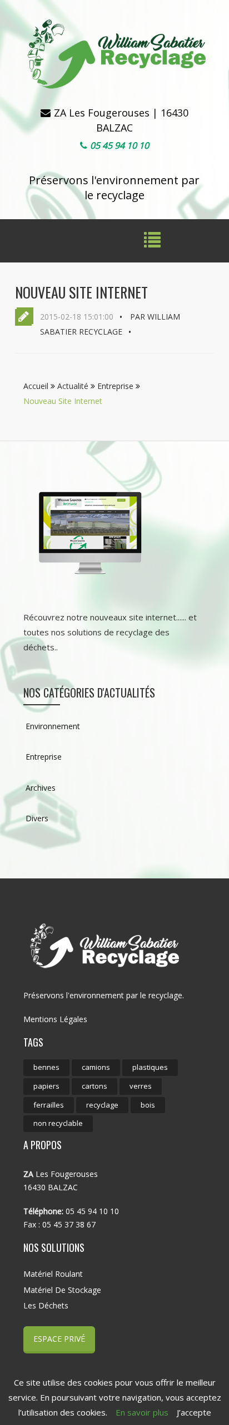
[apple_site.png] (90, 532)
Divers (35, 818)
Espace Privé (59, 1338)
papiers (46, 1086)
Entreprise (116, 386)
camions (96, 1067)
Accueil (37, 386)
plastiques (150, 1067)
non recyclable (58, 1123)
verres (141, 1086)
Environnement (51, 726)
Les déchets (45, 1305)
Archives (39, 787)
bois (148, 1105)
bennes (46, 1067)
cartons (94, 1086)
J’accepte (194, 1412)
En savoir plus (142, 1412)
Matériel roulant (53, 1274)
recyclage (102, 1105)
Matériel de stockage (62, 1290)
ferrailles (48, 1105)
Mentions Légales (55, 1019)
